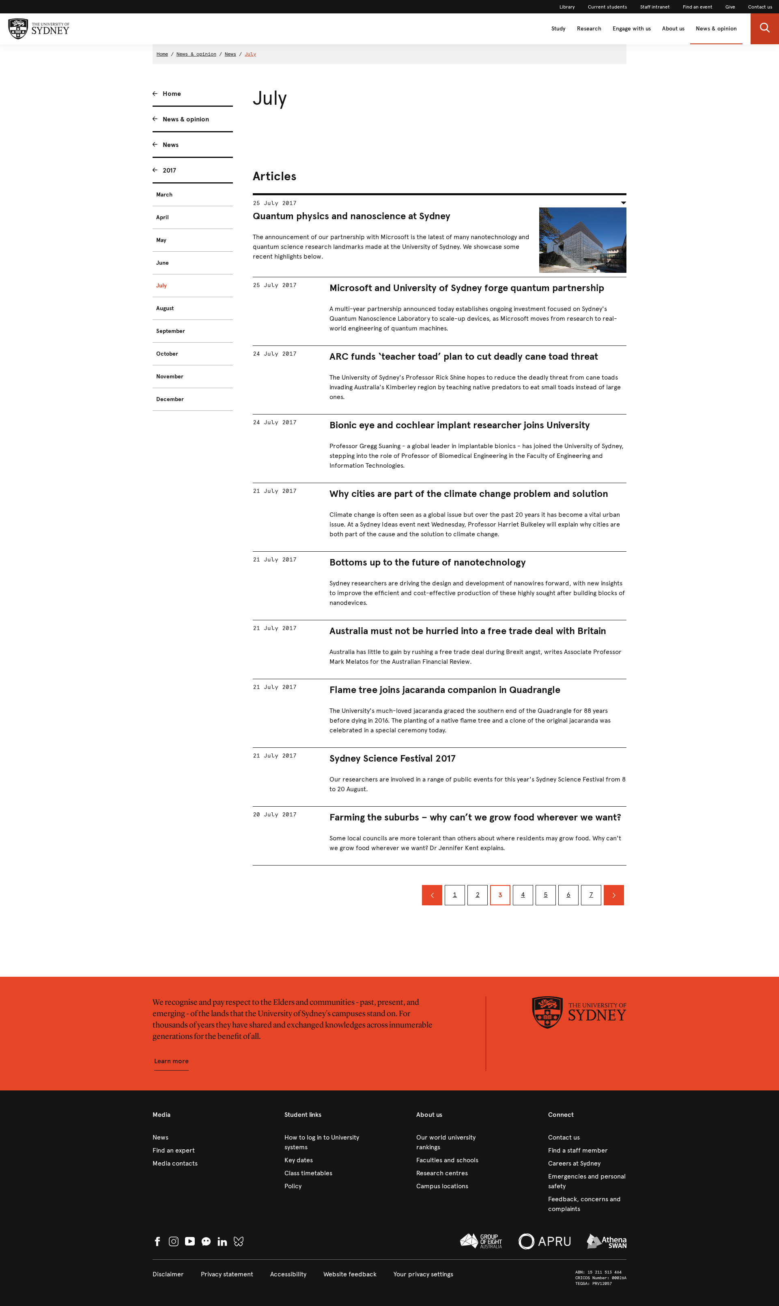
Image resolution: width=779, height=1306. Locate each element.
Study (558, 28)
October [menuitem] (167, 353)
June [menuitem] (162, 262)
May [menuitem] (161, 240)
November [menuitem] (169, 376)
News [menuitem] (171, 145)
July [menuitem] (161, 285)
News (230, 54)
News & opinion (716, 28)
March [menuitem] (164, 194)
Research (589, 28)
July (250, 54)
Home (162, 54)
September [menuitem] (170, 331)
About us (673, 28)
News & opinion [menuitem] (186, 119)
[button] (765, 28)
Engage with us (632, 28)
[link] (567, 7)
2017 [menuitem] (169, 170)
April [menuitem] (162, 217)
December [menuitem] (170, 399)
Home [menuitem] (172, 93)
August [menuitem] (165, 308)
